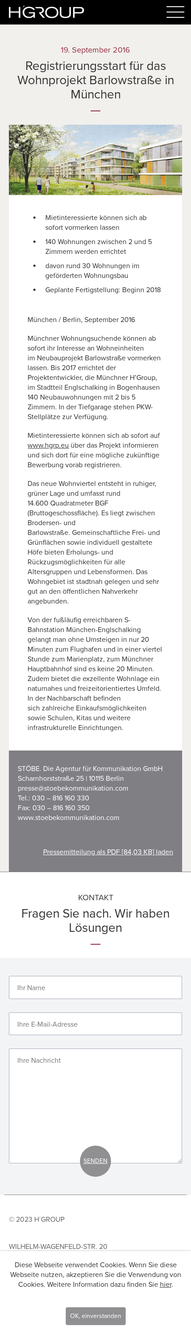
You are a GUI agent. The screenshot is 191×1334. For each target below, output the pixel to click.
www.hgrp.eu (48, 445)
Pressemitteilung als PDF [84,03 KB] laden (108, 852)
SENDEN (95, 1161)
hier (165, 1284)
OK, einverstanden (95, 1316)
